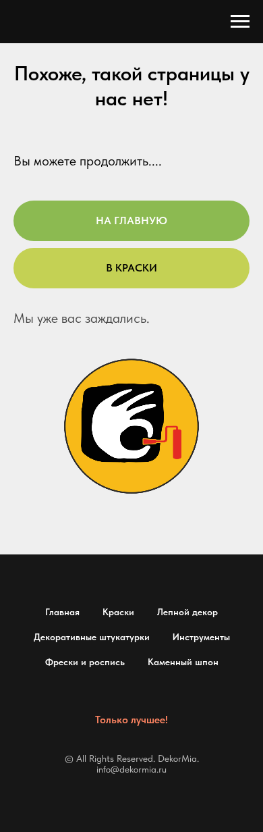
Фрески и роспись (85, 661)
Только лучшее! (131, 719)
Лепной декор (187, 611)
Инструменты (201, 636)
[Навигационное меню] (240, 21)
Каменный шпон (183, 661)
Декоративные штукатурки (92, 636)
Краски (118, 611)
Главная (62, 611)
